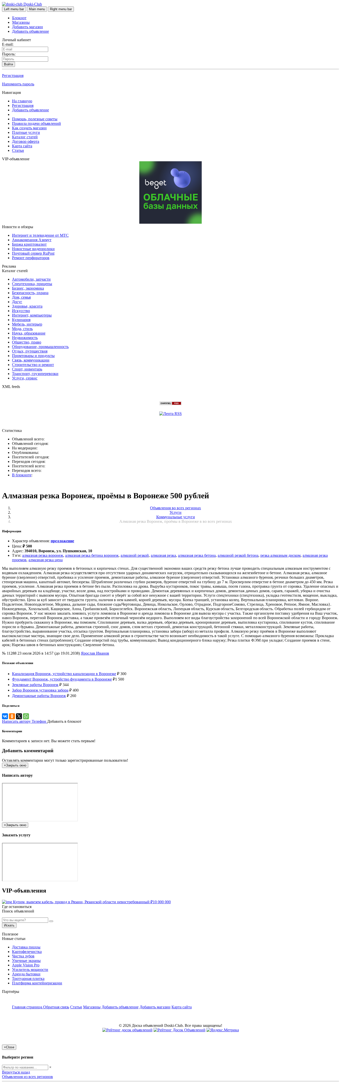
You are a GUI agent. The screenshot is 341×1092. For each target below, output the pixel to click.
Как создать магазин (29, 128)
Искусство (21, 311)
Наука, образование (28, 333)
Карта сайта (22, 146)
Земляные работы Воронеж (35, 685)
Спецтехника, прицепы (32, 284)
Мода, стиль (22, 329)
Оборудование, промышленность (40, 347)
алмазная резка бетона (197, 555)
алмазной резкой (135, 555)
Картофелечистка (27, 951)
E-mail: (7, 44)
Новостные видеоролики (33, 249)
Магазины (21, 22)
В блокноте (21, 475)
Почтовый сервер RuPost (33, 253)
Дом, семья (21, 297)
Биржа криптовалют (29, 244)
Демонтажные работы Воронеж (39, 696)
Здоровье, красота (27, 306)
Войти (8, 64)
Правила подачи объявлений (36, 123)
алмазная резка (163, 555)
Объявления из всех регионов (27, 1077)
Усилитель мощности (30, 969)
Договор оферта (25, 141)
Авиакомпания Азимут (31, 240)
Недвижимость (25, 338)
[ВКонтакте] (5, 716)
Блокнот (19, 18)
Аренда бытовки (26, 974)
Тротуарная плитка (28, 978)
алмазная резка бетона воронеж (92, 555)
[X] (19, 716)
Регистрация (12, 75)
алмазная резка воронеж (42, 555)
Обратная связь (56, 1007)
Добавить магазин (27, 27)
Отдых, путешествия (29, 351)
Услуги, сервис (24, 378)
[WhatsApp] (26, 716)
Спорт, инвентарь (27, 369)
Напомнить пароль (18, 84)
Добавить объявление (30, 31)
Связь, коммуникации (30, 360)
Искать (9, 925)
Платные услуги (26, 132)
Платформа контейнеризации (37, 983)
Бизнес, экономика (28, 288)
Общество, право (26, 342)
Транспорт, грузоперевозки (35, 373)
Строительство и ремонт (33, 365)
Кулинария (21, 320)
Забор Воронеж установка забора (40, 690)
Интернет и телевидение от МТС (40, 235)
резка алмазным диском (280, 555)
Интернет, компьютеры (32, 315)
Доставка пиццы (26, 947)
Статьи (18, 150)
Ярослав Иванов (95, 653)
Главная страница (27, 1007)
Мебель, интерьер (27, 324)
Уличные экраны (26, 960)
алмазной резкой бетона (238, 555)
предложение (62, 541)
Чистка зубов (23, 956)
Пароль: (8, 54)
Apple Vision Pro (25, 965)
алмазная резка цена (45, 560)
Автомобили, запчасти (31, 279)
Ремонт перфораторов (30, 258)
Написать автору (17, 721)
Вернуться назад (16, 1072)
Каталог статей (25, 137)
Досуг (17, 302)
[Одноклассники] (12, 716)
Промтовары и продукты (33, 356)
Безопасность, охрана (30, 293)
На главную (22, 101)
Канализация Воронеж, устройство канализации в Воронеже (64, 674)
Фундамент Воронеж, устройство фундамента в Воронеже (62, 679)
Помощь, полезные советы (34, 119)
